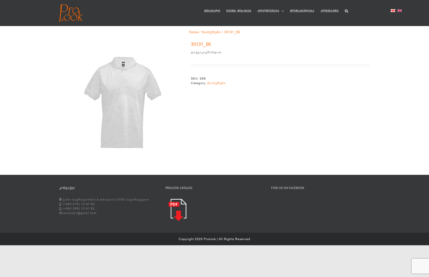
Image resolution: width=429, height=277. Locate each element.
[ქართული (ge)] (393, 11)
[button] (346, 10)
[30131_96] (121, 103)
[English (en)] (399, 11)
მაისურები (216, 83)
